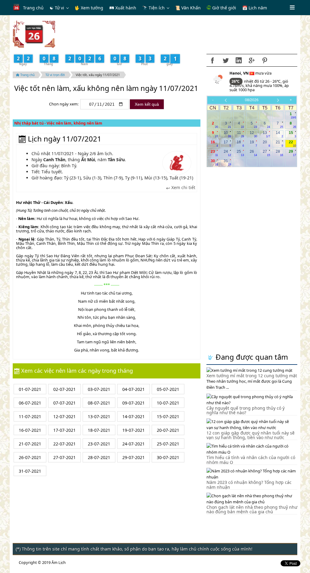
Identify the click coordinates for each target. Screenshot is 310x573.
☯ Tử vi (57, 8)
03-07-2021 (99, 389)
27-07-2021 (64, 457)
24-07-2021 (133, 444)
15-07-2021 (168, 416)
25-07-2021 (168, 444)
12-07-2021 (64, 416)
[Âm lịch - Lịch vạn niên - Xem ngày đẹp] (34, 33)
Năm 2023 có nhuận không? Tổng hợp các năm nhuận (249, 484)
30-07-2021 (168, 457)
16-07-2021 (30, 430)
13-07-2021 (99, 416)
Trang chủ (33, 8)
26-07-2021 (30, 457)
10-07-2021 (168, 403)
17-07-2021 (64, 430)
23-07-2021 (99, 444)
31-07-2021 (30, 471)
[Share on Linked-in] (238, 60)
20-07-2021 (168, 430)
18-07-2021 (99, 430)
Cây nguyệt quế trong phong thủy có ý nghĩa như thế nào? (245, 410)
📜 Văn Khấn (188, 8)
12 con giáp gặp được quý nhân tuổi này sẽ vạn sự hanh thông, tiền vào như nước (250, 435)
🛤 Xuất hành (122, 8)
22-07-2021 (64, 444)
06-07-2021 (30, 403)
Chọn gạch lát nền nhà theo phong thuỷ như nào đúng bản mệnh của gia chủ (251, 509)
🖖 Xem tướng (88, 8)
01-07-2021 (30, 389)
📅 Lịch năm (254, 8)
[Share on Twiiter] (225, 60)
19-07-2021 (133, 430)
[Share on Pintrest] (265, 60)
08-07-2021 (99, 403)
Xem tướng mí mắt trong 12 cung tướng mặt (251, 375)
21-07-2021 (30, 444)
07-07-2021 (64, 403)
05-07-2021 (168, 389)
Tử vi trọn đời (55, 75)
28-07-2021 (99, 457)
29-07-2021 (133, 457)
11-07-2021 (30, 416)
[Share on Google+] (252, 60)
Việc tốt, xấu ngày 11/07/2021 (98, 75)
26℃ (236, 81)
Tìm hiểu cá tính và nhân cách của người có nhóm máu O (250, 460)
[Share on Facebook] (212, 60)
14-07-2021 (133, 416)
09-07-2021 (133, 403)
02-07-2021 (64, 389)
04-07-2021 (133, 389)
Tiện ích (157, 8)
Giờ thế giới (223, 8)
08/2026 (252, 100)
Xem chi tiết (182, 187)
